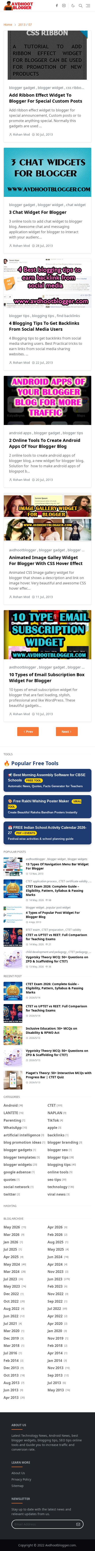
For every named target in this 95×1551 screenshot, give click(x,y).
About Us (18, 1473)
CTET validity (73, 930)
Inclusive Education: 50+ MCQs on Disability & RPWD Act (51, 1030)
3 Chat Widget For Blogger (37, 212)
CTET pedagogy (78, 952)
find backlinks (68, 315)
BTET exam (33, 930)
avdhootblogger (23, 550)
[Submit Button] (78, 1524)
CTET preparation (53, 930)
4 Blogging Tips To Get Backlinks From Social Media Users (44, 326)
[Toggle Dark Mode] (73, 5)
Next (65, 731)
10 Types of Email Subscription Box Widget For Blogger (47, 677)
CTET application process (41, 881)
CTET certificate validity (73, 881)
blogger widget (51, 87)
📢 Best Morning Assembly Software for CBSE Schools (47, 780)
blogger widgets (77, 859)
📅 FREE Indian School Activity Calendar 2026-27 (47, 833)
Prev (29, 731)
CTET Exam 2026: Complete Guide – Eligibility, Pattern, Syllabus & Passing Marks (54, 890)
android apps (20, 432)
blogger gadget (22, 87)
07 (30, 24)
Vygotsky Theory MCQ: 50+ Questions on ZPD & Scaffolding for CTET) (57, 959)
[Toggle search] (81, 6)
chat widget (76, 204)
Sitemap (17, 1486)
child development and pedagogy (46, 952)
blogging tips (43, 315)
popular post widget (58, 907)
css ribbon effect (80, 87)
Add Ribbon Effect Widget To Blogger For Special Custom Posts (45, 98)
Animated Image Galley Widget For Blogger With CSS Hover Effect (46, 560)
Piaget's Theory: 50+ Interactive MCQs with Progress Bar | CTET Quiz (58, 1075)
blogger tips (19, 315)
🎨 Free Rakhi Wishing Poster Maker (44, 806)
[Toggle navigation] (88, 5)
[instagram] (63, 5)
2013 (21, 24)
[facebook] (56, 5)
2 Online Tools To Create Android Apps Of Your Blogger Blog (44, 443)
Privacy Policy (21, 1479)
